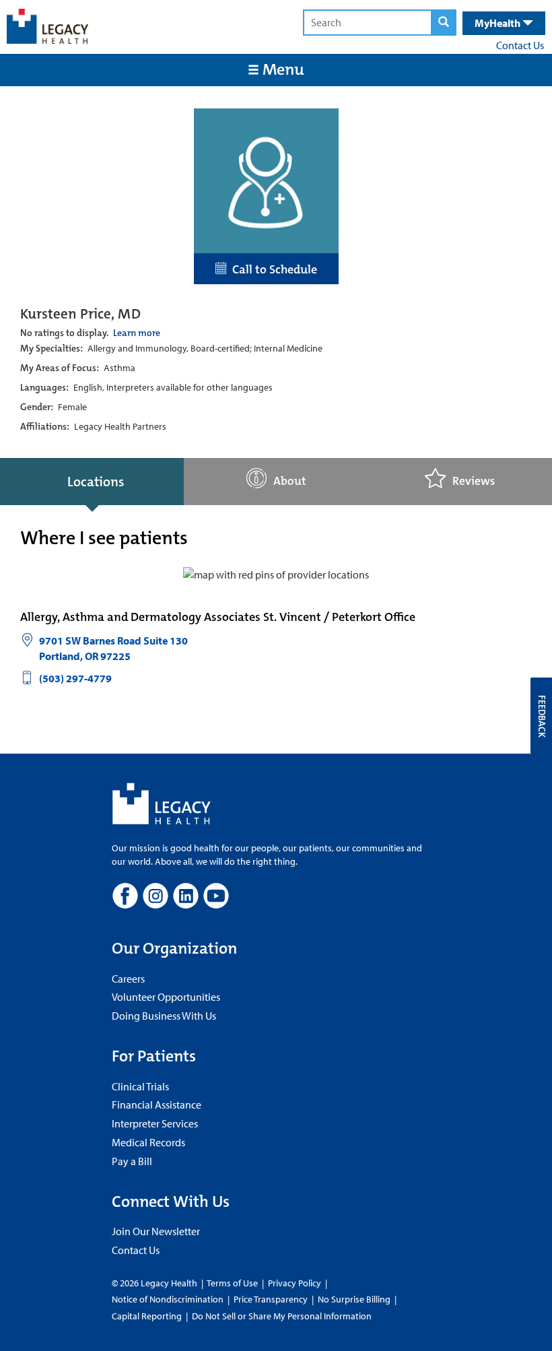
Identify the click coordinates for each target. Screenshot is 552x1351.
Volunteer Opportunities (166, 996)
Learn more (136, 333)
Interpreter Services (155, 1123)
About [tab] (289, 481)
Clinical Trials (140, 1086)
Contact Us (520, 45)
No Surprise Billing (354, 1299)
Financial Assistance (156, 1104)
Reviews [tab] (473, 481)
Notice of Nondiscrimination (167, 1299)
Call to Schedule (272, 269)
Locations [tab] (95, 481)
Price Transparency (271, 1299)
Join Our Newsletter (156, 1231)
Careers (128, 978)
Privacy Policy (294, 1283)
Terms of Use (233, 1283)
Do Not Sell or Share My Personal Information (282, 1316)
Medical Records (148, 1142)
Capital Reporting (147, 1316)
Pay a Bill (132, 1161)
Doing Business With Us (164, 1015)
